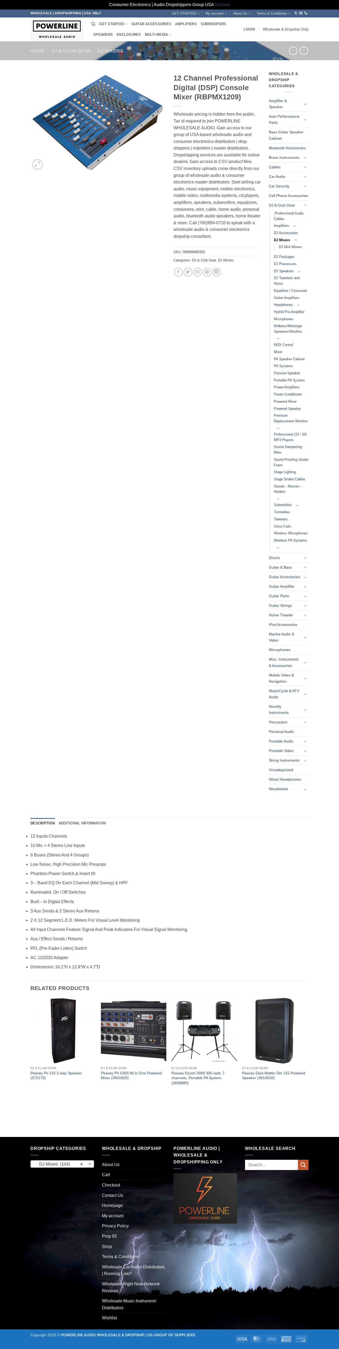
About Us (240, 13)
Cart (106, 1174)
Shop (107, 1246)
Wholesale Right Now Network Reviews (131, 1287)
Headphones (283, 305)
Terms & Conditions (272, 13)
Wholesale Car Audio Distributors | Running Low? (133, 1270)
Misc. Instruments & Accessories (283, 662)
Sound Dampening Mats (288, 449)
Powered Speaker (287, 409)
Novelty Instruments (279, 709)
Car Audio (277, 176)
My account (215, 13)
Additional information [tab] (82, 823)
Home (37, 51)
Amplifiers (281, 226)
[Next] (307, 1067)
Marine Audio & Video (281, 637)
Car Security (279, 186)
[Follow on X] (295, 13)
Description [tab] (42, 823)
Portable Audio (281, 741)
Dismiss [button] (222, 4)
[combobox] (62, 1164)
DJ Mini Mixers (290, 247)
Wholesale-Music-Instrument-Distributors (129, 1304)
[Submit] (303, 1165)
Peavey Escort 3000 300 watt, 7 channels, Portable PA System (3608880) (198, 1078)
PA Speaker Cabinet (289, 359)
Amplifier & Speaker (278, 104)
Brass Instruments (284, 157)
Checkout (111, 1185)
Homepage (112, 1205)
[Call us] (305, 13)
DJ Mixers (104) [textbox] (59, 1164)
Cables (274, 167)
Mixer (278, 352)
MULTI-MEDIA (156, 35)
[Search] (93, 24)
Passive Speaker (287, 373)
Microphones (283, 319)
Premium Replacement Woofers (291, 418)
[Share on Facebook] (178, 272)
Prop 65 (109, 1236)
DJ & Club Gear (71, 51)
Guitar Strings (280, 605)
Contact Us (112, 1195)
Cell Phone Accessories (288, 196)
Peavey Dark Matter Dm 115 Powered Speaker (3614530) (273, 1075)
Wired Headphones (285, 779)
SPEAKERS (103, 35)
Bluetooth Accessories (287, 148)
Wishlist (109, 1318)
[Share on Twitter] (188, 272)
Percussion (278, 722)
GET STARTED (184, 13)
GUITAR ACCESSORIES (151, 24)
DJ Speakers (284, 271)
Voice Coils (282, 526)
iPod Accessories (283, 624)
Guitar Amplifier (282, 586)
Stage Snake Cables (289, 479)
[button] (249, 29)
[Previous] (31, 1067)
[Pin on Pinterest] (207, 272)
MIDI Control (283, 345)
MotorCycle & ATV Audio (284, 694)
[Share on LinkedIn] (216, 272)
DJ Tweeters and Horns (287, 280)
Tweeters (281, 519)
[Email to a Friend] (197, 272)
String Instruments (284, 760)
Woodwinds (278, 789)
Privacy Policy (115, 1226)
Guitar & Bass (280, 567)
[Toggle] (305, 104)
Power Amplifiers (287, 387)
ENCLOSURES (129, 35)
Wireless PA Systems (290, 540)
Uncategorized (281, 770)
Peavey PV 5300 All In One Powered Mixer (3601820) (131, 1075)
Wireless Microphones (291, 533)
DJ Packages (284, 257)
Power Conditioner (288, 394)
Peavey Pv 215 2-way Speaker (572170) (56, 1075)
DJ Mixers (110, 51)
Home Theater (281, 615)
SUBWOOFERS (213, 24)
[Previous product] (304, 51)
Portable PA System (289, 380)
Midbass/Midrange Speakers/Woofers (288, 328)
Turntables (282, 512)
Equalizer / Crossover (290, 291)
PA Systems (283, 366)
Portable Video (281, 751)
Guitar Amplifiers (286, 298)
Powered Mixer (285, 401)
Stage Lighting (285, 472)
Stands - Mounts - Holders (287, 489)
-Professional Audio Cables (289, 216)
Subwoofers (283, 505)
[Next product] (293, 51)
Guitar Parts (279, 596)
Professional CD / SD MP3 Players (290, 437)
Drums (274, 558)
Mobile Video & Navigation (281, 678)
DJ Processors (285, 264)
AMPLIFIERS (186, 24)
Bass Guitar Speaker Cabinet (286, 135)
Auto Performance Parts (284, 119)
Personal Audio (281, 732)
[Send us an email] (300, 13)
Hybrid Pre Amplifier (289, 312)
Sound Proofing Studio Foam (291, 462)
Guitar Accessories (284, 577)
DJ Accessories (286, 233)
